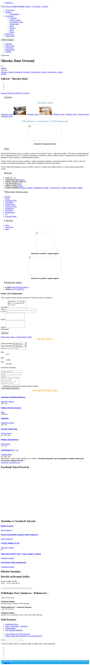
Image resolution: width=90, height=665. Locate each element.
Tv (6, 214)
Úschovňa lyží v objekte (38, 72)
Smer (7, 229)
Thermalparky (14, 14)
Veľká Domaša (10, 628)
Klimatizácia (9, 208)
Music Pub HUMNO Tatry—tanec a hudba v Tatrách (21, 554)
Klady (3, 319)
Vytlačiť (26, 93)
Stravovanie (9, 34)
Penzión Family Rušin (9, 429)
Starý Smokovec (6, 530)
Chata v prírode (15, 20)
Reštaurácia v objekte (22, 72)
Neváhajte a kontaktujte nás (10, 462)
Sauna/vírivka (10, 212)
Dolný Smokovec (7, 539)
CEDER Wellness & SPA (10, 543)
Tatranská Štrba (6, 454)
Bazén (7, 199)
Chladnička (9, 202)
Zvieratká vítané (10, 216)
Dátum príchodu (6, 343)
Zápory (3, 327)
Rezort (12, 32)
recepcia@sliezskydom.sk (20, 287)
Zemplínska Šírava (11, 624)
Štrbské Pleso (5, 444)
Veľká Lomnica (6, 433)
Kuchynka (9, 210)
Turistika (8, 12)
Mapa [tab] (7, 225)
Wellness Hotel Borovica (10, 440)
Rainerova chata (7, 526)
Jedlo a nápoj (9, 46)
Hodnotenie (5, 329)
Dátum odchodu (6, 346)
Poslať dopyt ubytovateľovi (10, 388)
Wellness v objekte (7, 72)
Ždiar (3, 412)
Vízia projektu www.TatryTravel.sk (17, 634)
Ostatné (3, 68)
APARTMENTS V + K (9, 450)
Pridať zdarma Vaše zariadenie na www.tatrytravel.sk (23, 636)
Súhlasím (6, 663)
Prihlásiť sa (9, 3)
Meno (3, 309)
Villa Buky (5, 418)
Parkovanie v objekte (55, 72)
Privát (12, 30)
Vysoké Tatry (9, 10)
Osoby (3, 348)
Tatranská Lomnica (7, 401)
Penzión (12, 28)
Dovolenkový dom (16, 22)
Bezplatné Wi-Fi (11, 201)
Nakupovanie (10, 36)
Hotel (12, 26)
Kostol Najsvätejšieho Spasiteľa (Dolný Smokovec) (19, 535)
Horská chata (14, 24)
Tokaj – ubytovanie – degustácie (16, 626)
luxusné (22, 180)
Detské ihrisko (10, 204)
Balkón (7, 197)
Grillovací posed (11, 206)
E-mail (4, 311)
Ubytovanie (9, 16)
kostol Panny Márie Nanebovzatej (13, 562)
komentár (4, 307)
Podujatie (8, 44)
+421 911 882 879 (17, 289)
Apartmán (13, 18)
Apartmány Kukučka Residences (13, 397)
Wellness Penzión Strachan (11, 408)
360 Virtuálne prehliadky (13, 630)
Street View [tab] (9, 227)
